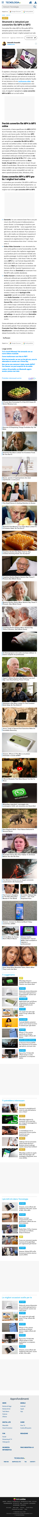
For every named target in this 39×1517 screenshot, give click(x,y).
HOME (3, 15)
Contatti (32, 1461)
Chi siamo (8, 1507)
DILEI (21, 1503)
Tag (25, 1461)
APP (21, 978)
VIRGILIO (9, 1501)
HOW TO (8, 15)
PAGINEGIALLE (16, 1501)
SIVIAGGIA (25, 1503)
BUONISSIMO (16, 1505)
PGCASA (34, 1501)
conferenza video (24, 81)
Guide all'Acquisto (25, 1428)
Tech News (5, 1411)
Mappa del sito (16, 1461)
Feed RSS (6, 1461)
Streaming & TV (7, 1439)
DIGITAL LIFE (6, 1422)
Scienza (4, 1414)
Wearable (5, 1425)
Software (6, 338)
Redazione (24, 1433)
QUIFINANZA (32, 1503)
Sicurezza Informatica (7, 1449)
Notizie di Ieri (6, 1409)
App (21, 1411)
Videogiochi (6, 1442)
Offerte (4, 1416)
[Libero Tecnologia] (19, 1458)
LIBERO (4, 1501)
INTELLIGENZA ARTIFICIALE (27, 1040)
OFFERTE (22, 988)
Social (4, 1436)
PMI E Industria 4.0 (27, 1447)
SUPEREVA (23, 1505)
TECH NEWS (23, 999)
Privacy (22, 1507)
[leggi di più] (36, 44)
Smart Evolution (7, 1428)
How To (22, 1425)
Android (22, 1406)
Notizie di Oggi (6, 1406)
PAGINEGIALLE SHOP (26, 1501)
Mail (30, 5)
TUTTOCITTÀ (16, 1503)
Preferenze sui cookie (17, 1509)
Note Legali (15, 1507)
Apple (22, 1409)
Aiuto (26, 1509)
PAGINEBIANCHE (8, 1503)
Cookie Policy (29, 1507)
